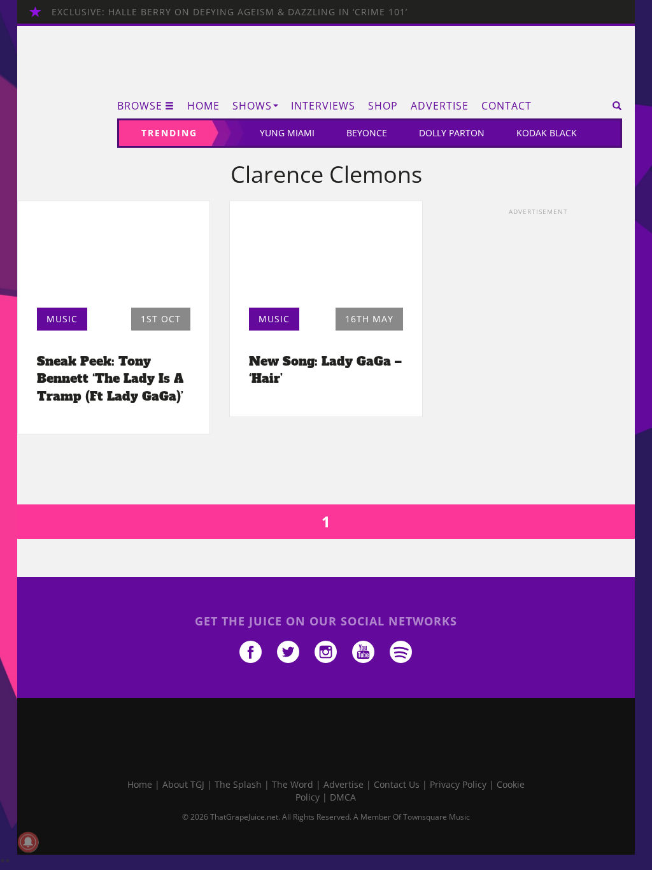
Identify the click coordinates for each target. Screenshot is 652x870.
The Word (292, 784)
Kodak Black (546, 133)
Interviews (323, 105)
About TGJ (183, 784)
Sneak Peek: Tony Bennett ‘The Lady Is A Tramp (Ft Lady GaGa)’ (110, 378)
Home (203, 105)
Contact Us (397, 784)
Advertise (440, 105)
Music (62, 319)
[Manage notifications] (28, 842)
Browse (139, 105)
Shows (252, 105)
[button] (613, 105)
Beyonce (366, 133)
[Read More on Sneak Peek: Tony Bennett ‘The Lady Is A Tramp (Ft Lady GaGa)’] (113, 258)
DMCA (343, 797)
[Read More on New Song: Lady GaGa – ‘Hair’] (325, 258)
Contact (506, 105)
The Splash (238, 784)
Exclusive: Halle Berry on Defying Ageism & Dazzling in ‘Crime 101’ (230, 12)
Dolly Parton (452, 133)
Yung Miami (287, 133)
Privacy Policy (458, 784)
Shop (383, 105)
